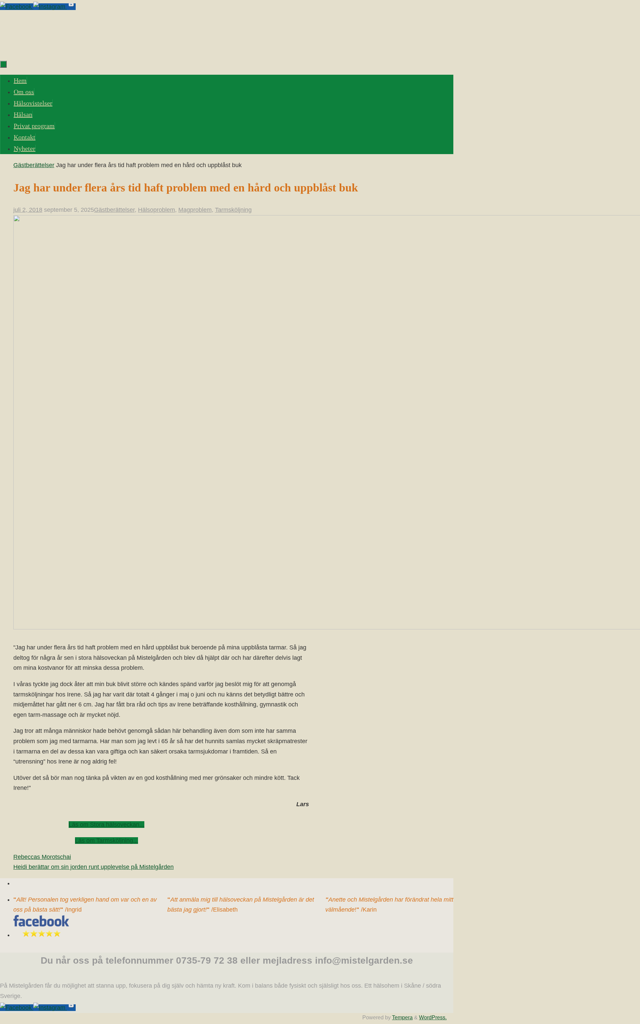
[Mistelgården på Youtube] (71, 6)
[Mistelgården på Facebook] (16, 6)
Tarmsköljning (233, 209)
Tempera (402, 1017)
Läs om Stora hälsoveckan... (106, 824)
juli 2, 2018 (27, 209)
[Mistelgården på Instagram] (50, 6)
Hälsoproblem (156, 209)
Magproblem (195, 209)
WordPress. (433, 1017)
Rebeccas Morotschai (42, 857)
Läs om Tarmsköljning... (106, 840)
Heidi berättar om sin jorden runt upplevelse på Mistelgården (93, 867)
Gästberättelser (33, 165)
